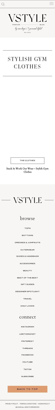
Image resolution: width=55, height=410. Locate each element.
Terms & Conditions (28, 404)
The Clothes (27, 160)
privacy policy (11, 404)
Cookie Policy (44, 404)
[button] (3, 4)
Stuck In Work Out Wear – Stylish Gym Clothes (27, 170)
